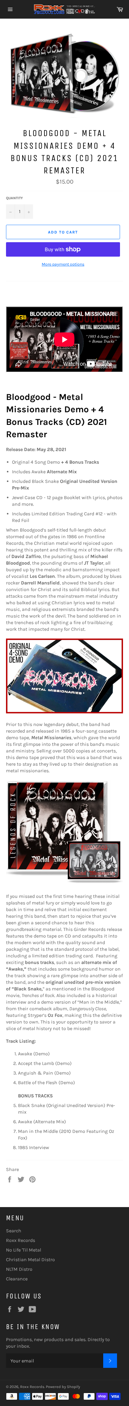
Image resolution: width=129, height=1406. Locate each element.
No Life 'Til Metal (23, 1250)
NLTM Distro (19, 1269)
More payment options (63, 264)
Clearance (17, 1279)
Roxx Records (20, 1240)
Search (13, 1231)
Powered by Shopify (63, 1386)
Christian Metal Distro (30, 1259)
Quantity (14, 198)
